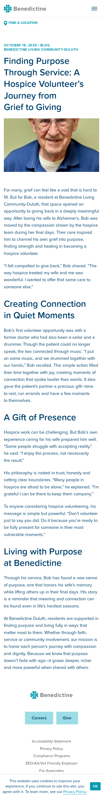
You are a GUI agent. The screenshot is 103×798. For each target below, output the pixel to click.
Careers (39, 718)
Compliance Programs (51, 756)
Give (67, 718)
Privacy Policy (51, 748)
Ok (95, 786)
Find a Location (23, 22)
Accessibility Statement (51, 741)
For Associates (51, 770)
